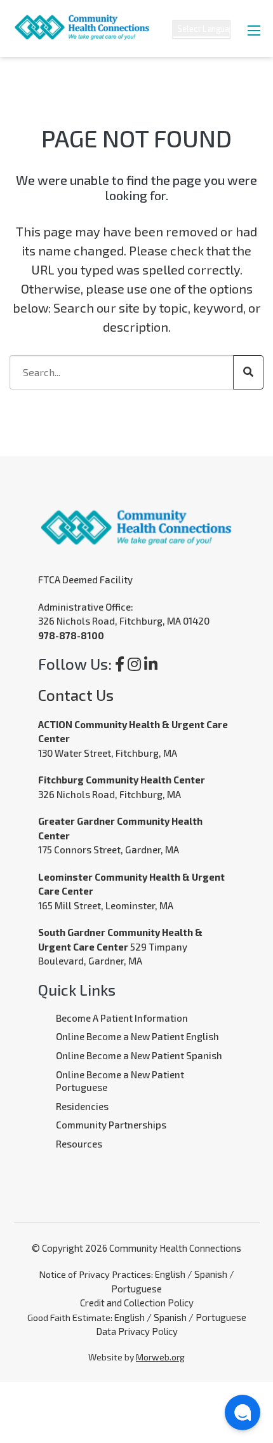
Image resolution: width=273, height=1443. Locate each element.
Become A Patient (94, 1018)
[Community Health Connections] (76, 19)
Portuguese (136, 1288)
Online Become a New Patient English (137, 1036)
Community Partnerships (111, 1124)
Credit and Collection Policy (137, 1302)
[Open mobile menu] (254, 30)
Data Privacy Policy (137, 1331)
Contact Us (76, 695)
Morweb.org (160, 1357)
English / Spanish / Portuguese (180, 1317)
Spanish (210, 1274)
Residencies (82, 1106)
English (170, 1274)
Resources (79, 1143)
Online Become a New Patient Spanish (139, 1055)
